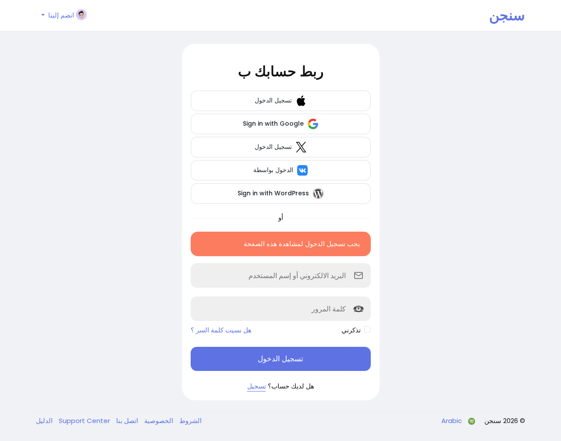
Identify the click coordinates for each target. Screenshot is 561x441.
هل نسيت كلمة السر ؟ (221, 330)
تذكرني (351, 330)
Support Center (83, 420)
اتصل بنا (126, 420)
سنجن (507, 15)
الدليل (44, 420)
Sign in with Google (274, 123)
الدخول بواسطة (274, 170)
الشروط (190, 420)
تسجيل (256, 386)
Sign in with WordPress (274, 193)
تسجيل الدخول (274, 100)
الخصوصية (157, 420)
